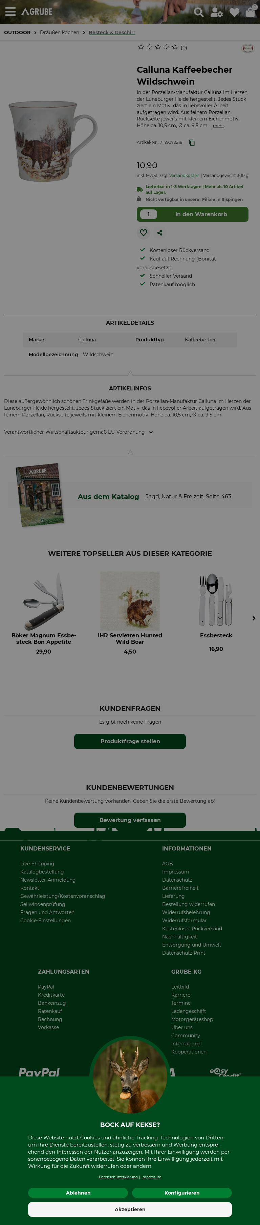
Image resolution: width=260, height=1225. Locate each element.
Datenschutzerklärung (118, 1177)
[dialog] (130, 612)
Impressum (151, 1177)
